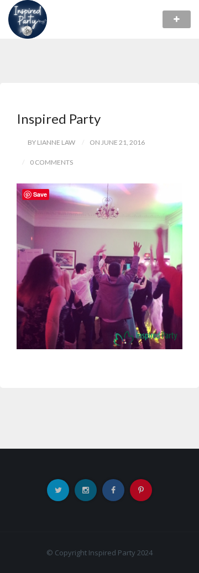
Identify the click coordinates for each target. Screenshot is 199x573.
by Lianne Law (51, 142)
